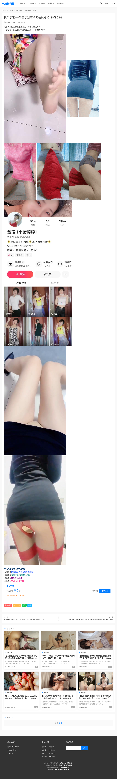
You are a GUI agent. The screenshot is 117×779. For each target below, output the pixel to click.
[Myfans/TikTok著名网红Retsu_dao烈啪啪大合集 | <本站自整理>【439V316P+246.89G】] (21, 681)
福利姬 (44, 747)
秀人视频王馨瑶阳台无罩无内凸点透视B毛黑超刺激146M (24, 619)
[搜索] (101, 3)
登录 (60, 723)
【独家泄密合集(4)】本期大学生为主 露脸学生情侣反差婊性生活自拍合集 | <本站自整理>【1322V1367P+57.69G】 (95, 657)
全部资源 (21, 3)
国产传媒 (44, 753)
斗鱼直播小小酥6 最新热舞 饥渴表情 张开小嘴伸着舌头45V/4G (90, 619)
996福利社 (8, 3)
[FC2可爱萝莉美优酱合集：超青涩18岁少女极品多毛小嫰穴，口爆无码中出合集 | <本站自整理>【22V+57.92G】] (58, 681)
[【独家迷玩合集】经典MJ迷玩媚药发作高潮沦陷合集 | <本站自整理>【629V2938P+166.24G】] (21, 640)
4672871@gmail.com (62, 769)
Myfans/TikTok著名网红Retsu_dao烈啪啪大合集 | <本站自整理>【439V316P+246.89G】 (21, 697)
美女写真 (52, 747)
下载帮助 (51, 3)
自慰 (29, 605)
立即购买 (105, 591)
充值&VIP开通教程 (13, 747)
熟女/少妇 (17, 605)
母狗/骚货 (8, 605)
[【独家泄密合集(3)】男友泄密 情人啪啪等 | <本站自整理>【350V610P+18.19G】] (95, 681)
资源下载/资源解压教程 (20, 575)
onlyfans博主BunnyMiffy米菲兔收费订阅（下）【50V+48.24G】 (58, 657)
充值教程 (32, 3)
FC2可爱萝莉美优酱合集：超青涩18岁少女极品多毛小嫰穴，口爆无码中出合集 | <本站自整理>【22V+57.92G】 (58, 697)
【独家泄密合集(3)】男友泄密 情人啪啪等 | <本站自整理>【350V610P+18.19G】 (95, 697)
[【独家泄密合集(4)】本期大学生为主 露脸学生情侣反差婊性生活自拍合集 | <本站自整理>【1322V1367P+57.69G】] (95, 640)
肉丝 (24, 605)
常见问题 (42, 3)
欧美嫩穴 (52, 753)
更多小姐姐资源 (17, 581)
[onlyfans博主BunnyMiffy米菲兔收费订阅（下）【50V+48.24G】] (58, 640)
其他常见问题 (16, 578)
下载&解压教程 (12, 750)
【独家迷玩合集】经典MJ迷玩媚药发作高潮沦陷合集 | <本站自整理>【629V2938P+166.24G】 (21, 657)
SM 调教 (52, 757)
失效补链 (60, 3)
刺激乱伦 (44, 757)
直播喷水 (52, 750)
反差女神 (22, 22)
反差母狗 (44, 750)
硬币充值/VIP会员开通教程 (22, 572)
